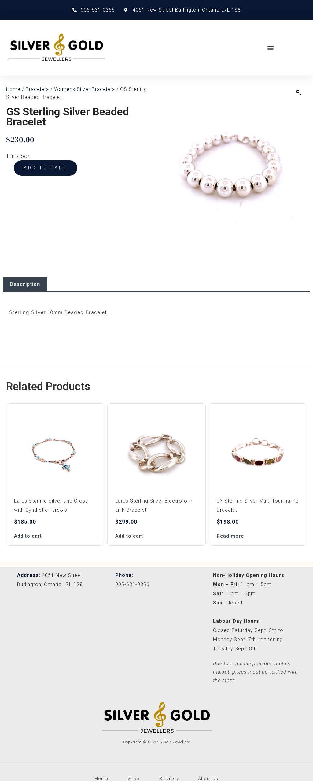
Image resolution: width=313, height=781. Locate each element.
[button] (270, 48)
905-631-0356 (132, 584)
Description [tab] (25, 284)
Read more (230, 536)
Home (13, 89)
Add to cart (45, 167)
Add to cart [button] (28, 536)
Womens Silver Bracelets (84, 89)
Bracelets (37, 89)
